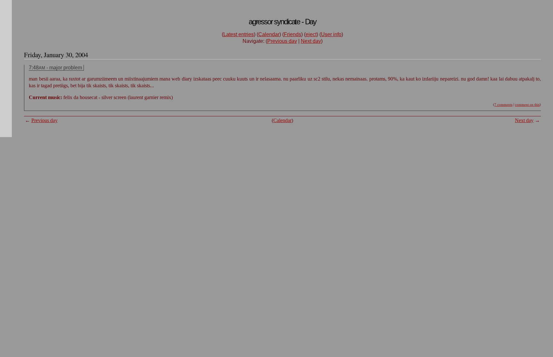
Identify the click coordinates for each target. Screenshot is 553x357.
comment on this (527, 104)
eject (311, 34)
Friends (292, 34)
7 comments (503, 104)
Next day (311, 41)
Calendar (268, 34)
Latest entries (238, 34)
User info (331, 34)
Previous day (282, 41)
